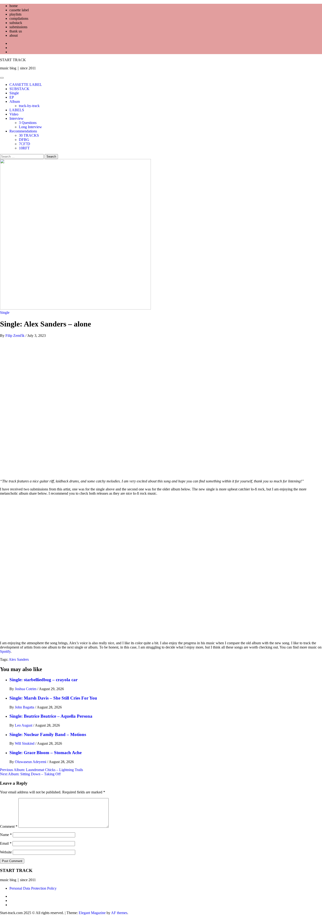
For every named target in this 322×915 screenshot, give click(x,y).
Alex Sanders (19, 659)
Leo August (24, 725)
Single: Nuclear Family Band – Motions (47, 734)
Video (13, 114)
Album (14, 101)
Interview (16, 118)
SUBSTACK (19, 89)
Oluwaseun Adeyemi (31, 762)
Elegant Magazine (92, 913)
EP (11, 97)
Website (6, 852)
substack (15, 23)
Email (6, 843)
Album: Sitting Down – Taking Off (30, 774)
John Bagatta (25, 707)
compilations (18, 18)
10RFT (24, 148)
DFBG (24, 140)
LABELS (16, 110)
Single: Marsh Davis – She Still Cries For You (53, 698)
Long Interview (30, 127)
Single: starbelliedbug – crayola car (43, 679)
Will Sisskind (25, 743)
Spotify (5, 651)
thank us (15, 31)
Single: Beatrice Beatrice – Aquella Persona (50, 716)
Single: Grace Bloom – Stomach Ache (45, 752)
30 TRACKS (29, 135)
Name (6, 835)
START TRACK (13, 60)
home (13, 6)
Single (14, 93)
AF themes (119, 913)
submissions (18, 27)
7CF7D (24, 144)
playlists (15, 14)
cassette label (19, 10)
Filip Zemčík (15, 336)
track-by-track (29, 106)
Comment (8, 826)
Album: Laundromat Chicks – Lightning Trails (41, 770)
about (13, 35)
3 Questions (28, 123)
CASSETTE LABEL (25, 85)
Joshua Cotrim (26, 689)
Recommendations (23, 131)
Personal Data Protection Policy (33, 888)
